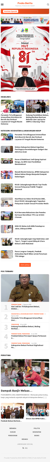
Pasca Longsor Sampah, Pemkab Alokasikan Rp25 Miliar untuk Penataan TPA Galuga (31, 253)
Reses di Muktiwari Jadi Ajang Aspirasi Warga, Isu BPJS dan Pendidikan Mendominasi (30, 161)
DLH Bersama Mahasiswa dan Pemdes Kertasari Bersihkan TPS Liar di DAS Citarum (30, 214)
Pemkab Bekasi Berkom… (11, 421)
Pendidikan (15, 324)
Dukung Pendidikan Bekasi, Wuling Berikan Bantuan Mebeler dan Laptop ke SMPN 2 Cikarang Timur (37, 118)
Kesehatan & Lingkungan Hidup (22, 314)
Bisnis (36, 436)
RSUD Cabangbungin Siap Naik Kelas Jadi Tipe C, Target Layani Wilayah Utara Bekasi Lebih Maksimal (32, 241)
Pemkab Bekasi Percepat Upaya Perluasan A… (28, 337)
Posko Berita (25, 3)
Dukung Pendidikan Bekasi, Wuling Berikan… (25, 327)
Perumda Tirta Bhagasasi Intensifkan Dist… (26, 319)
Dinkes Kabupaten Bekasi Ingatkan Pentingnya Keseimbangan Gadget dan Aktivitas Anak (31, 149)
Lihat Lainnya (25, 265)
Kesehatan (37, 432)
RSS (26, 448)
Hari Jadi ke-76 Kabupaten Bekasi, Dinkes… (25, 307)
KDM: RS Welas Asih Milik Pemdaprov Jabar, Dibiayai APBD (30, 227)
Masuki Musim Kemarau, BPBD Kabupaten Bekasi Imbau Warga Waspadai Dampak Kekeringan (32, 174)
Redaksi (25, 439)
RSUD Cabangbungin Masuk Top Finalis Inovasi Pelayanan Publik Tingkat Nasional (31, 186)
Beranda (12, 428)
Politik (37, 428)
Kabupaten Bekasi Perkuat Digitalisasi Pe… (27, 346)
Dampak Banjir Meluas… (16, 390)
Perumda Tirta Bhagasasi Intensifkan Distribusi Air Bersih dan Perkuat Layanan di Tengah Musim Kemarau (11, 119)
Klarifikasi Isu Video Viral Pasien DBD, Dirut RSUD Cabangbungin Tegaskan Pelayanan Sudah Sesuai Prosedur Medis (32, 201)
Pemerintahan (16, 304)
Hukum (13, 432)
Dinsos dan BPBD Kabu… (36, 419)
